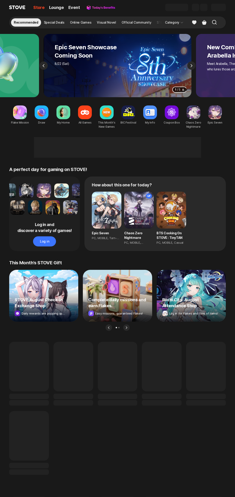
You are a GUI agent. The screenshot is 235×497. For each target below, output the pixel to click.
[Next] (191, 65)
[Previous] (43, 65)
